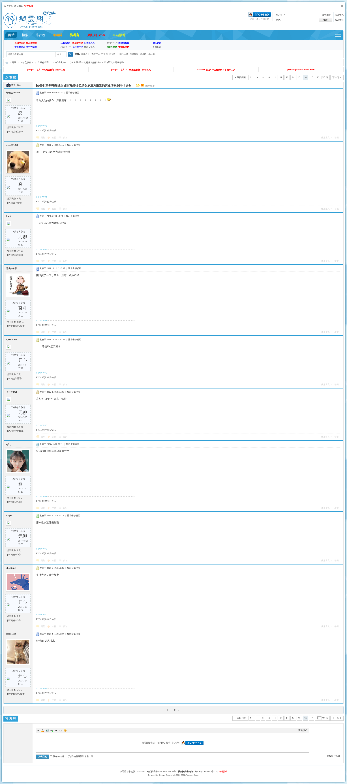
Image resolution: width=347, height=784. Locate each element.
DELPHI (151, 54)
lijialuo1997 (11, 339)
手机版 (131, 771)
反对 (65, 137)
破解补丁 (113, 54)
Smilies (65, 730)
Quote (56, 730)
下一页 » (173, 710)
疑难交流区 (89, 47)
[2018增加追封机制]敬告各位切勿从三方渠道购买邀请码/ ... (98, 62)
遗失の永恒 (11, 268)
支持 (54, 137)
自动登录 (326, 15)
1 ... (251, 77)
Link (51, 730)
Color (42, 730)
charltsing (11, 568)
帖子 (59, 54)
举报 (336, 137)
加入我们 (339, 20)
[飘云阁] (30, 28)
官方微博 (28, 6)
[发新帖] (10, 77)
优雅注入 (95, 54)
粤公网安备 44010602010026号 (161, 771)
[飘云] (8, 85)
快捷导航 (339, 35)
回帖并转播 (58, 756)
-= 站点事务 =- (27, 62)
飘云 (19, 85)
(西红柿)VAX (96, 35)
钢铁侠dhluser (13, 92)
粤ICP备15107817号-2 (205, 771)
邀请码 (57, 35)
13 (287, 77)
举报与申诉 (112, 43)
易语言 (74, 35)
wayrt (9, 515)
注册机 (104, 54)
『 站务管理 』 (44, 62)
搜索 (25, 35)
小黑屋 (123, 771)
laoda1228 (11, 634)
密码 (278, 20)
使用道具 (325, 137)
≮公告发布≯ (60, 62)
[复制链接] (150, 85)
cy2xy (9, 444)
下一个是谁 (11, 392)
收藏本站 (18, 6)
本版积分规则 (333, 756)
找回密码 (339, 15)
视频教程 (134, 54)
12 (281, 77)
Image (47, 730)
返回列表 (241, 77)
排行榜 (40, 35)
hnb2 (8, 216)
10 (268, 77)
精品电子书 (66, 47)
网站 (11, 35)
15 (299, 77)
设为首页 (8, 6)
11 (275, 77)
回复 (43, 137)
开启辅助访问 (338, 6)
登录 (168, 742)
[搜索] (70, 54)
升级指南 (157, 47)
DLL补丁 (85, 54)
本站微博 (118, 35)
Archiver (141, 771)
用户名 (279, 15)
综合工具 (123, 54)
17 (311, 77)
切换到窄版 (341, 6)
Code (61, 730)
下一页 (335, 77)
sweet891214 (12, 145)
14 (293, 77)
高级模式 (302, 730)
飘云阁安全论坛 (185, 771)
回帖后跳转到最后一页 (82, 756)
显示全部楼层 (72, 92)
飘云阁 (6, 62)
